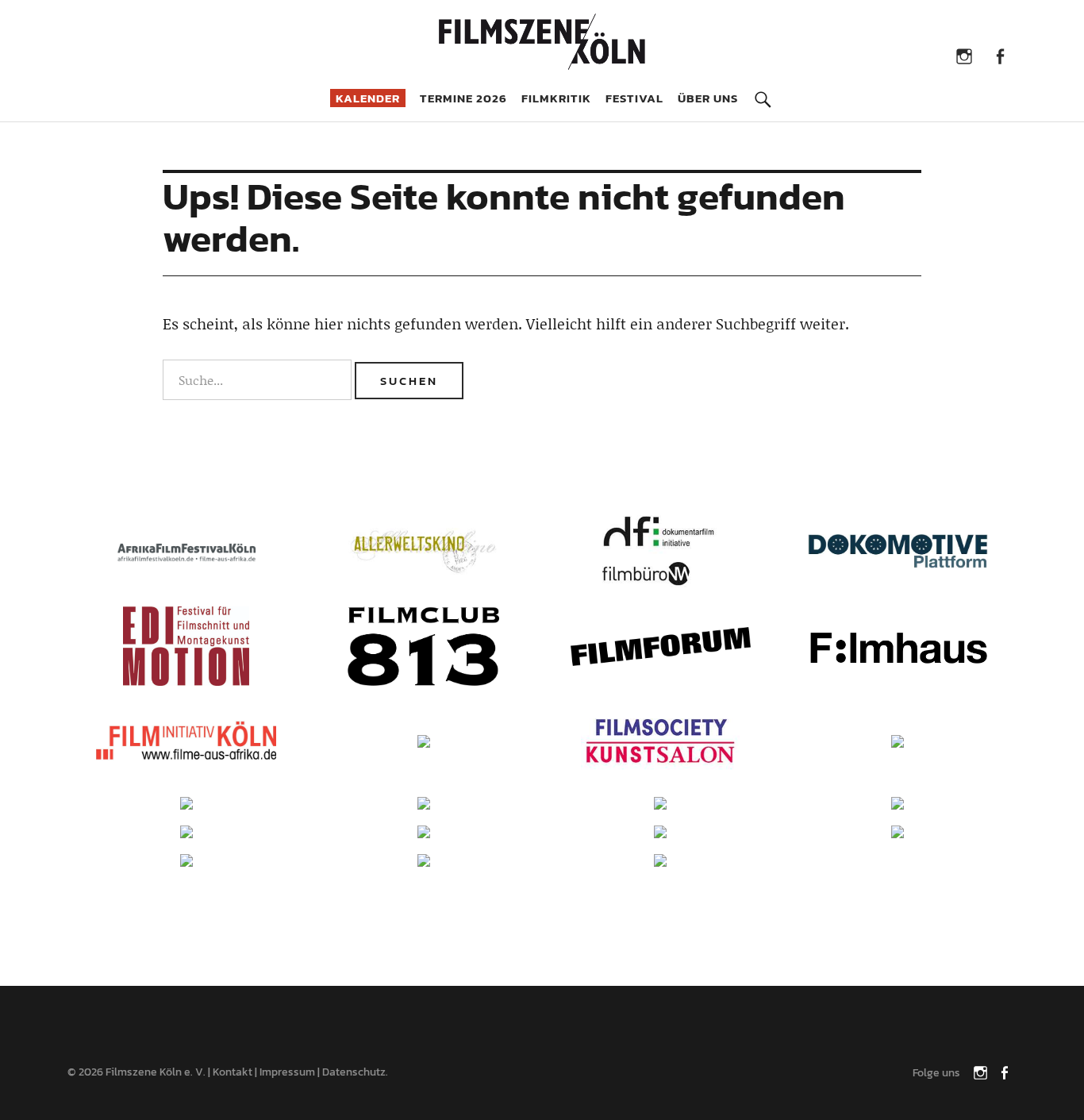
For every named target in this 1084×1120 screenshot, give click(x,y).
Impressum (287, 1072)
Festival (634, 98)
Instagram (964, 55)
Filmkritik (556, 98)
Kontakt (232, 1072)
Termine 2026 (463, 98)
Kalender (368, 98)
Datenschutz (354, 1072)
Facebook (1000, 55)
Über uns (708, 98)
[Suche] (762, 88)
